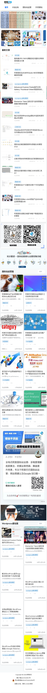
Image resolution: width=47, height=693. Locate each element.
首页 (6, 7)
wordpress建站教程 (21, 84)
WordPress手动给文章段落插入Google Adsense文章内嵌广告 (11, 648)
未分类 (17, 55)
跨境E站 (29, 674)
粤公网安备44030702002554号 (25, 680)
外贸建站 (38, 7)
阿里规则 (5, 341)
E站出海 (15, 7)
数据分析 (18, 70)
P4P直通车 (29, 341)
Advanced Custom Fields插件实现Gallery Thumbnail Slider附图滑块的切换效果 (29, 89)
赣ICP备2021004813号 (24, 678)
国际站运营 (27, 7)
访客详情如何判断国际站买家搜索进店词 (29, 159)
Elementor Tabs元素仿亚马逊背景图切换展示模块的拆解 (35, 548)
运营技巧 (28, 303)
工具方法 (18, 127)
